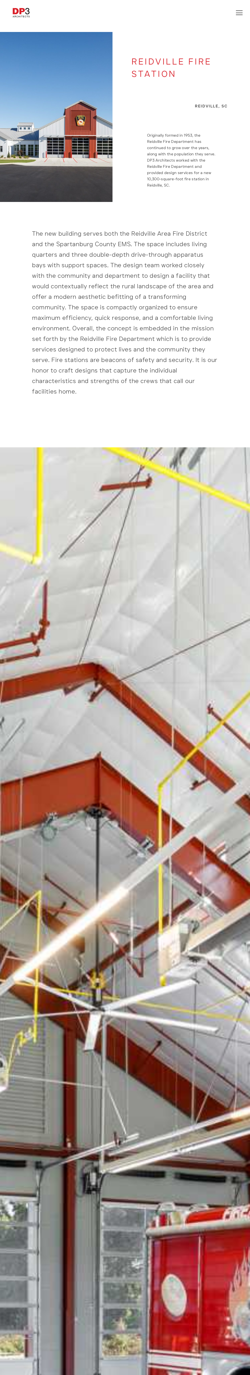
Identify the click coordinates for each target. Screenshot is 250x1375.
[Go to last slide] (16, 1135)
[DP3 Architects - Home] (21, 12)
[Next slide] (233, 1135)
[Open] (239, 13)
